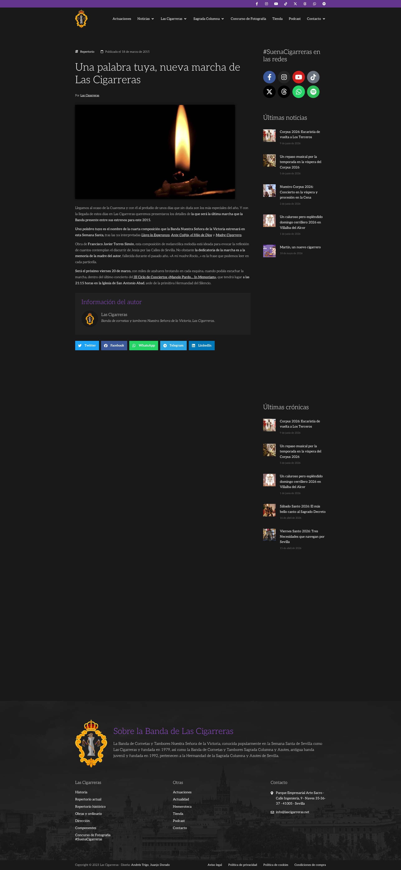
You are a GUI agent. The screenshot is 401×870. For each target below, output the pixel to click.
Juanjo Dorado (160, 865)
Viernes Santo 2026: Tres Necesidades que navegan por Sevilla (302, 536)
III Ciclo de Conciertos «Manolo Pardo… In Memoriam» (174, 277)
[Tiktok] (285, 3)
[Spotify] (324, 3)
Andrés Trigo (140, 865)
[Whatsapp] (314, 3)
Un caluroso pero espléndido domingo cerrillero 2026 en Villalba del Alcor (301, 222)
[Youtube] (276, 3)
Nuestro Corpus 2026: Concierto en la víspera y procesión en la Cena (299, 192)
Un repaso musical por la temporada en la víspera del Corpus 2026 (300, 162)
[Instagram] (266, 3)
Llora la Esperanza (155, 235)
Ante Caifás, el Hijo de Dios (191, 235)
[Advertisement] (294, 337)
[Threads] (305, 3)
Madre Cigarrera (228, 235)
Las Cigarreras (89, 95)
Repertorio (87, 51)
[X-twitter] (295, 3)
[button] (146, 19)
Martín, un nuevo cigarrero (300, 247)
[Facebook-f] (257, 3)
